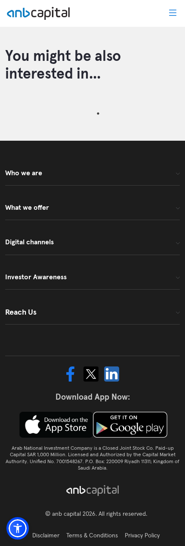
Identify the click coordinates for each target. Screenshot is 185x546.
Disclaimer (45, 535)
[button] (18, 528)
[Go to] (40, 13)
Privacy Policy (142, 535)
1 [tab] (98, 113)
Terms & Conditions (92, 535)
